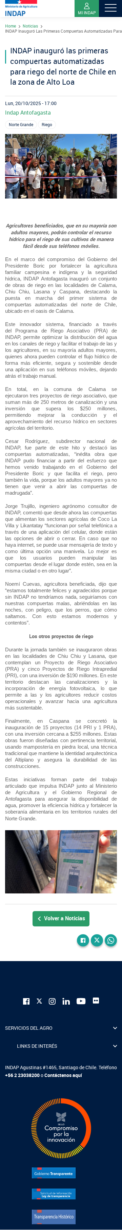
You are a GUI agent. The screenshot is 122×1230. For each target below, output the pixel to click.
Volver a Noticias (64, 918)
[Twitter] (97, 940)
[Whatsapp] (111, 940)
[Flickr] (96, 1000)
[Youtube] (81, 1000)
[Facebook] (83, 940)
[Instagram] (52, 1000)
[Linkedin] (66, 1000)
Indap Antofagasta (28, 112)
